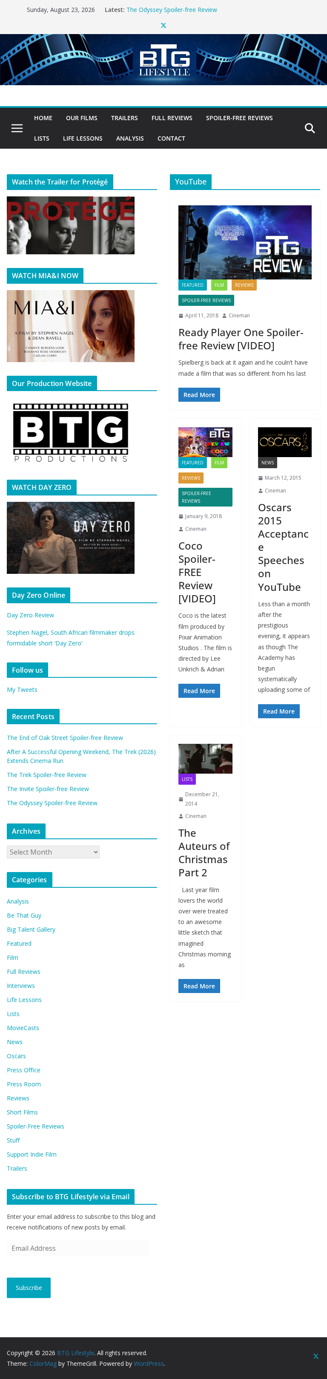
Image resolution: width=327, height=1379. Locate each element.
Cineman (239, 315)
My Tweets (22, 689)
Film (219, 285)
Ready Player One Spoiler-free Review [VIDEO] (241, 338)
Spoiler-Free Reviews (239, 118)
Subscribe (29, 1288)
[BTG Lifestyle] (163, 40)
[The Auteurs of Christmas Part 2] (205, 759)
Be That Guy (24, 915)
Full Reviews (172, 118)
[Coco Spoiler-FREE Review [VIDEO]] (205, 442)
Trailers (124, 118)
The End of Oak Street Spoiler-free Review (65, 738)
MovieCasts (23, 1028)
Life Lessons (83, 138)
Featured (193, 285)
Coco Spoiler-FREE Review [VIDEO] (197, 572)
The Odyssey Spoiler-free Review (52, 803)
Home (43, 118)
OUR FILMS (82, 118)
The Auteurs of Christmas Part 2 (203, 853)
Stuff (13, 1140)
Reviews (244, 285)
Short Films (22, 1112)
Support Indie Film (32, 1154)
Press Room (24, 1084)
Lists (41, 138)
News (267, 463)
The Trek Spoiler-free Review (46, 775)
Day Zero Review (30, 615)
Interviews (21, 986)
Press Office (23, 1070)
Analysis (130, 138)
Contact (171, 138)
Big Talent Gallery (31, 929)
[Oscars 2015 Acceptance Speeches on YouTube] (285, 442)
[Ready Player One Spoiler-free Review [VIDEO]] (245, 242)
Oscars (16, 1056)
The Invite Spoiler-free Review (167, 7)
